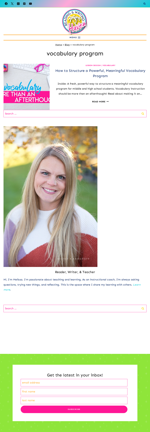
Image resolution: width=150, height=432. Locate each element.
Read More (100, 101)
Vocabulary (109, 65)
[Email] (30, 3)
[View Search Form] (144, 4)
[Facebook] (6, 3)
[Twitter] (12, 3)
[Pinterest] (24, 3)
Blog (67, 44)
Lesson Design (93, 65)
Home (58, 44)
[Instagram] (18, 3)
